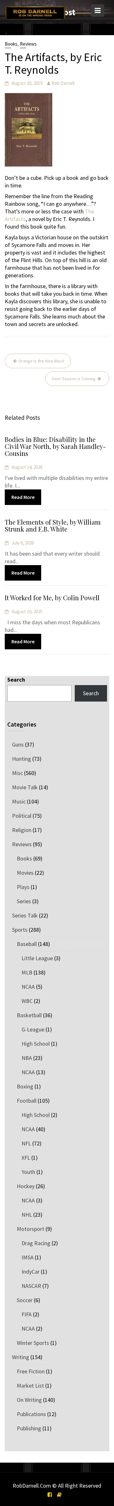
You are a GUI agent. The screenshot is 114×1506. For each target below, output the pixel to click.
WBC (27, 1001)
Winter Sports (33, 1342)
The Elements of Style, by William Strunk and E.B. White (53, 525)
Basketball (29, 1015)
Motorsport (30, 1228)
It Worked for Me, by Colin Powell (52, 597)
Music (19, 801)
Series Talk (25, 915)
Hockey (26, 1186)
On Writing (29, 1399)
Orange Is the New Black (41, 361)
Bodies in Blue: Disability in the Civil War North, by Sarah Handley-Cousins (55, 446)
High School (36, 1043)
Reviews (28, 44)
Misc (17, 773)
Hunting (21, 758)
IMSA (28, 1257)
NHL (27, 1214)
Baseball (27, 944)
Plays (23, 887)
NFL (26, 1143)
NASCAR (31, 1285)
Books (11, 44)
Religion (21, 830)
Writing (20, 1357)
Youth (28, 1171)
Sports (20, 929)
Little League (37, 958)
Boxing (25, 1086)
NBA (27, 1058)
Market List (30, 1385)
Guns (18, 744)
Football (26, 1100)
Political (21, 815)
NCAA (28, 986)
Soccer (25, 1300)
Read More (23, 497)
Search (16, 679)
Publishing (29, 1428)
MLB (27, 972)
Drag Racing (36, 1243)
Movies (25, 872)
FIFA (27, 1314)
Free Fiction (31, 1371)
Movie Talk (25, 787)
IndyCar (31, 1271)
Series (24, 901)
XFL (26, 1157)
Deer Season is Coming (74, 378)
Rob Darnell (63, 83)
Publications (31, 1414)
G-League (33, 1029)
